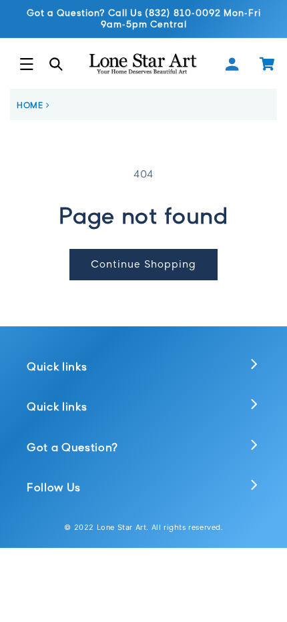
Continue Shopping (143, 264)
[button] (26, 64)
